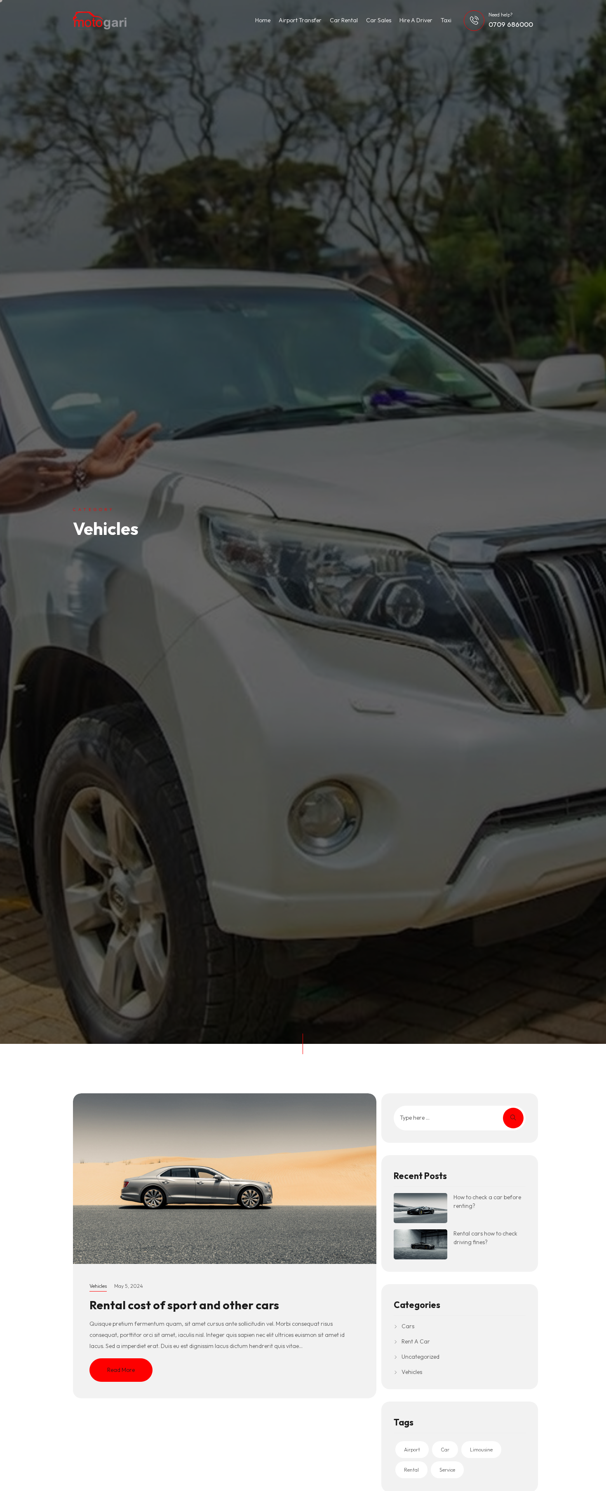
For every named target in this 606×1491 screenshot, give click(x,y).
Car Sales (378, 20)
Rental (411, 1470)
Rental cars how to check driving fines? (485, 1238)
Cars (408, 1326)
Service (447, 1470)
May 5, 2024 (128, 1286)
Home (262, 20)
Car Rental (344, 20)
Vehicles (98, 1286)
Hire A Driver (415, 20)
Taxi (446, 20)
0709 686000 (511, 24)
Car (445, 1449)
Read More (121, 1370)
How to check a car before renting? (487, 1201)
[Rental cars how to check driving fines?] (420, 1244)
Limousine (481, 1449)
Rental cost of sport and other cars (184, 1305)
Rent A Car (416, 1341)
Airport (412, 1449)
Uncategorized (420, 1356)
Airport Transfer (300, 20)
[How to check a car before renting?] (420, 1208)
